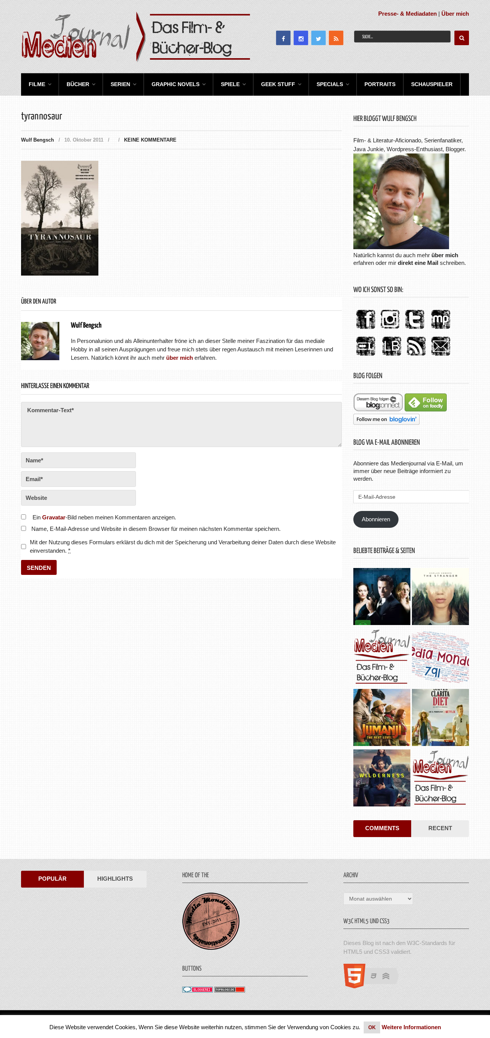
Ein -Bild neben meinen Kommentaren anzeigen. (104, 517)
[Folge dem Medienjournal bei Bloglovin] (386, 422)
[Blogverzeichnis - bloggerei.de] (197, 990)
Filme (37, 84)
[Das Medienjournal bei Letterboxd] (365, 356)
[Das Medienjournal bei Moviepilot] (440, 329)
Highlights (115, 878)
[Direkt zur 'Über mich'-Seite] (401, 247)
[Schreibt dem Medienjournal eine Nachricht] (440, 356)
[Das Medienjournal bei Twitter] (414, 329)
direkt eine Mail (418, 263)
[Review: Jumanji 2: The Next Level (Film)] (381, 718)
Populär (52, 878)
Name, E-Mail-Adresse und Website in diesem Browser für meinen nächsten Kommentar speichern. (156, 529)
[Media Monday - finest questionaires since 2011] (211, 948)
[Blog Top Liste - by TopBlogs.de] (229, 990)
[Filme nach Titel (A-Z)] (440, 778)
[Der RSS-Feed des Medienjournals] (416, 356)
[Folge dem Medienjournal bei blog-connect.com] (378, 409)
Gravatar (53, 517)
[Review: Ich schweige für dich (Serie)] (440, 597)
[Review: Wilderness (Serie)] (381, 778)
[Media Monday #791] (440, 657)
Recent (440, 828)
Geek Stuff (278, 84)
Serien (120, 84)
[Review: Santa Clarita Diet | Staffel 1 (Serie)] (440, 718)
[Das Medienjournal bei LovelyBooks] (391, 356)
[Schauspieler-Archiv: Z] (381, 657)
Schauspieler (431, 84)
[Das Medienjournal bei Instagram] (390, 329)
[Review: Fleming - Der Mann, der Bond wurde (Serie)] (381, 597)
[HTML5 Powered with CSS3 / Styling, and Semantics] (375, 986)
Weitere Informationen (411, 1027)
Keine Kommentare (150, 140)
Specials (330, 84)
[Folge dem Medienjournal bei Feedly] (426, 409)
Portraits (379, 84)
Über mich (455, 13)
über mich (444, 255)
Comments (382, 828)
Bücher (78, 84)
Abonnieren (376, 519)
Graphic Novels (175, 84)
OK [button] (372, 1027)
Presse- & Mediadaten (407, 13)
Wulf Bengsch (37, 140)
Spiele (230, 84)
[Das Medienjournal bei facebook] (365, 329)
